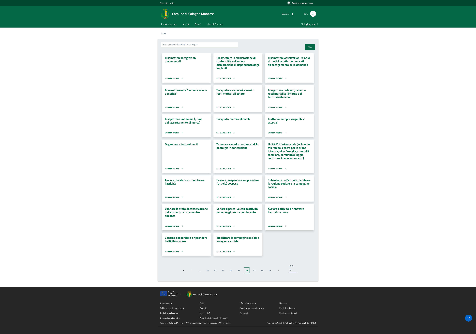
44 (232, 271)
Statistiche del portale (169, 313)
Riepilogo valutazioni (288, 313)
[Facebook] (291, 13)
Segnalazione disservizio (170, 318)
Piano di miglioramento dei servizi (214, 318)
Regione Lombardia (167, 3)
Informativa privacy (247, 303)
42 (216, 271)
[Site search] (313, 14)
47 (255, 271)
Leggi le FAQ (205, 313)
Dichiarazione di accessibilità (172, 308)
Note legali (283, 303)
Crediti (202, 303)
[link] (174, 78)
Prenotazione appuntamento (251, 308)
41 (209, 271)
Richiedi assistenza (287, 308)
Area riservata (166, 303)
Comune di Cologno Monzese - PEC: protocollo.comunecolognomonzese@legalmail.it (195, 322)
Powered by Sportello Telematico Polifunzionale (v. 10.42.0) (291, 322)
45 (240, 271)
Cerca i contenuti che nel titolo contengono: (180, 44)
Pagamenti (244, 313)
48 (263, 271)
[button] (300, 3)
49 (271, 271)
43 (224, 271)
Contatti (203, 308)
